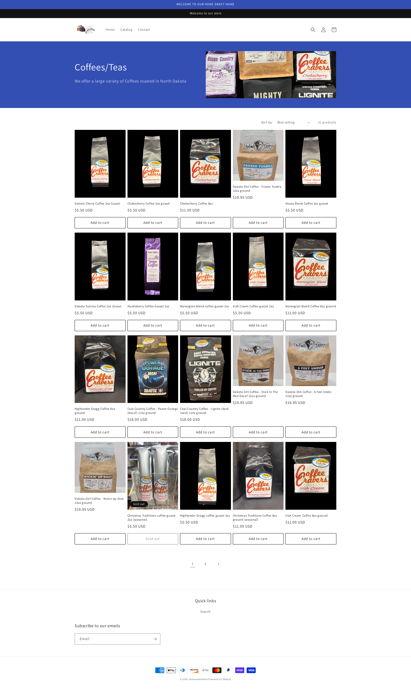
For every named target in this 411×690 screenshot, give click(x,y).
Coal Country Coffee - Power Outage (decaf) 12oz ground (152, 411)
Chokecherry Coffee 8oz (196, 204)
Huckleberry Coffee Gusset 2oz (148, 306)
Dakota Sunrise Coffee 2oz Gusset (98, 306)
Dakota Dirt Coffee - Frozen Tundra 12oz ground (257, 189)
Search (205, 611)
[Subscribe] (155, 639)
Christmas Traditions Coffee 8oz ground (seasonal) (255, 518)
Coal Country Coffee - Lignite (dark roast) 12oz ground (204, 411)
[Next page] (218, 564)
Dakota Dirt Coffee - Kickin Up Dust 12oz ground (99, 501)
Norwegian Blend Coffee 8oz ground (310, 306)
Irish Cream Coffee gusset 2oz (253, 306)
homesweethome (198, 679)
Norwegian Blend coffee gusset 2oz (204, 306)
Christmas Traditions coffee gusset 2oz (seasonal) (151, 518)
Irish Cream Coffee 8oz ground (306, 516)
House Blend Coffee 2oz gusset (306, 204)
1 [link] (193, 563)
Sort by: (267, 122)
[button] (313, 29)
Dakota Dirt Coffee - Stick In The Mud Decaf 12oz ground (255, 394)
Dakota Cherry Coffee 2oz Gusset (97, 204)
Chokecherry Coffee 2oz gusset (148, 204)
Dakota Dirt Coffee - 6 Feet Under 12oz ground (308, 394)
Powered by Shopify (219, 679)
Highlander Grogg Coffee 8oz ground (95, 411)
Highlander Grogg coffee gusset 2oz (205, 516)
